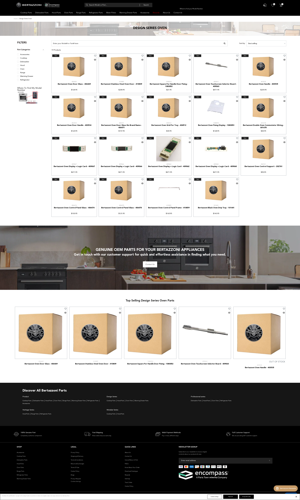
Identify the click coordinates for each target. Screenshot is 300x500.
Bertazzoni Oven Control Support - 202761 (263, 166)
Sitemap (127, 479)
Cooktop (23, 58)
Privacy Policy (75, 452)
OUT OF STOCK (277, 362)
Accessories (144, 12)
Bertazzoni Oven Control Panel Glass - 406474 (74, 208)
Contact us (150, 264)
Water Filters (111, 12)
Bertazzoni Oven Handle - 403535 (263, 84)
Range (22, 73)
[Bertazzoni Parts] (38, 5)
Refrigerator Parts (96, 12)
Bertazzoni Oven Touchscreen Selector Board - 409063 (216, 85)
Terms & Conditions (77, 460)
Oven (22, 69)
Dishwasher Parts (41, 12)
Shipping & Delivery (77, 456)
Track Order (128, 482)
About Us (166, 12)
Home (16, 19)
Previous (11, 331)
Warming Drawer (26, 76)
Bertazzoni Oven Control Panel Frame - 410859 (168, 208)
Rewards (156, 12)
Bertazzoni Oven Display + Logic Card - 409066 (121, 166)
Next (289, 331)
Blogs (72, 475)
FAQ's (127, 464)
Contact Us (178, 12)
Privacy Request (76, 479)
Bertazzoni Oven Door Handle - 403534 (74, 125)
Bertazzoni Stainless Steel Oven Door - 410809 (121, 84)
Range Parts (81, 12)
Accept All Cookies (246, 496)
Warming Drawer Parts (128, 12)
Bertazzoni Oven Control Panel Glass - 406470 (121, 208)
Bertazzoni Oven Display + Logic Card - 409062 (168, 166)
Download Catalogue (131, 471)
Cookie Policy (75, 471)
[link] (84, 56)
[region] (150, 497)
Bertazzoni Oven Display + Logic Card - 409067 (74, 166)
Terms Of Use (75, 467)
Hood (22, 65)
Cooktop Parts (26, 12)
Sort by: (242, 43)
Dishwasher (24, 62)
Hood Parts (56, 12)
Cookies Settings (214, 496)
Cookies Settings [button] (76, 481)
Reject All (230, 496)
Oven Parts (68, 12)
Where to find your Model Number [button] (191, 9)
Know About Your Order (132, 467)
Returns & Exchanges (77, 464)
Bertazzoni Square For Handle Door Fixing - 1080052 (169, 85)
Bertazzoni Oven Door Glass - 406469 (74, 84)
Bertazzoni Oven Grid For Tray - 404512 (168, 125)
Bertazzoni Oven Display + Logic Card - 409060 (216, 166)
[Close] (296, 496)
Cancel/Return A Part (131, 460)
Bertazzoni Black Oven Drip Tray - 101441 (216, 208)
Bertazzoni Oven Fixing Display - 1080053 (216, 125)
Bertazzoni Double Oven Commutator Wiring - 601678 (263, 127)
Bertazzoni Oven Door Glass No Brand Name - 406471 (121, 127)
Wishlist (253, 490)
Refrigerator (25, 80)
